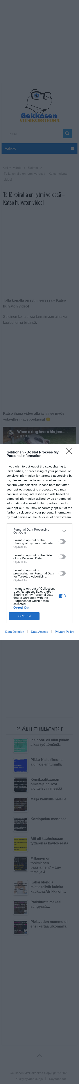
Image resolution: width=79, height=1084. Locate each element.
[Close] (70, 452)
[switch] (62, 541)
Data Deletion (14, 631)
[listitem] (39, 531)
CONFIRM (24, 616)
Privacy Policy (64, 631)
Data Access (39, 631)
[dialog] (39, 542)
